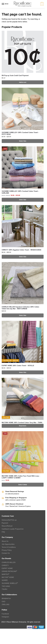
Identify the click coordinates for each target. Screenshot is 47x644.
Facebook (5, 614)
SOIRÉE (5, 580)
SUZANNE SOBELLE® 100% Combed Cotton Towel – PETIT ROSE (20, 133)
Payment (5, 523)
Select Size (22, 141)
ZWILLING (5, 604)
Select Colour (22, 484)
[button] (42, 4)
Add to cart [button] (22, 82)
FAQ (3, 532)
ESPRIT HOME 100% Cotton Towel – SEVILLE (18, 365)
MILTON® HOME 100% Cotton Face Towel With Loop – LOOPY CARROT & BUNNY (21, 477)
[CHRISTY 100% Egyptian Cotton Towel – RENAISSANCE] (23, 226)
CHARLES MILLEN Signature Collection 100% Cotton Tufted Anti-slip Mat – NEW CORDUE (20, 308)
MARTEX (5, 574)
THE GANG (6, 586)
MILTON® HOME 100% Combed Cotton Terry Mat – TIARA (22, 422)
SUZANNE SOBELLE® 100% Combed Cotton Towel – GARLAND (20, 192)
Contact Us (6, 553)
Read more (22, 426)
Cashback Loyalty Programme (13, 529)
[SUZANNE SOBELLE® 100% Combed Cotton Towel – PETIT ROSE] (23, 109)
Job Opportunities (8, 544)
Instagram (5, 617)
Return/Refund (7, 526)
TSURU (4, 589)
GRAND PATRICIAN (9, 571)
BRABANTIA (6, 598)
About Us (5, 541)
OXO (3, 601)
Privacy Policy (7, 550)
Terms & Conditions (9, 547)
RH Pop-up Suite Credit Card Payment (15, 75)
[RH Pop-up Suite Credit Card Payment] (23, 52)
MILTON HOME (8, 577)
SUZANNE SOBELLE (10, 583)
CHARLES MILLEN (8, 562)
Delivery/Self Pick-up (9, 520)
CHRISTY (5, 565)
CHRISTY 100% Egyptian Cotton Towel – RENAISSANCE (21, 250)
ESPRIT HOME (7, 568)
